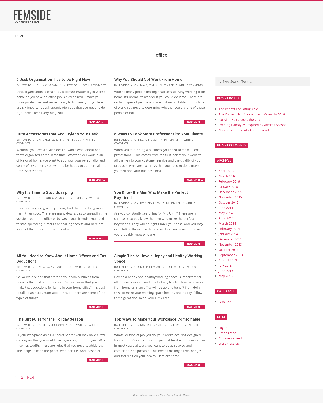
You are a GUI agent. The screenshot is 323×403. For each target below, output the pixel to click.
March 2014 (227, 223)
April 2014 (226, 218)
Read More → (97, 121)
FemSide (72, 85)
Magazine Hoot (157, 394)
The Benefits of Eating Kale (238, 109)
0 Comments (98, 85)
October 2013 (228, 250)
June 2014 (226, 208)
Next (30, 377)
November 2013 (230, 244)
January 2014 (228, 234)
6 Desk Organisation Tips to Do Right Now (53, 79)
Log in (223, 328)
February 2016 (229, 181)
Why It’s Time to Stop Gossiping (44, 192)
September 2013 (231, 255)
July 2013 (225, 265)
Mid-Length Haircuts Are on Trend (244, 130)
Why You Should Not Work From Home (148, 79)
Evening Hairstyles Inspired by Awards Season (253, 125)
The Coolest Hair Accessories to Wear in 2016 (252, 114)
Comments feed (230, 338)
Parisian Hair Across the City (239, 119)
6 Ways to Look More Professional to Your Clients (158, 134)
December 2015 (230, 192)
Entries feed (227, 333)
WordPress (184, 394)
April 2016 (226, 171)
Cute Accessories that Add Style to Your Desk (57, 134)
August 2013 (228, 260)
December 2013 (230, 239)
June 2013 (226, 271)
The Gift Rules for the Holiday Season (49, 319)
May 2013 (226, 276)
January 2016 (228, 187)
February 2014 (229, 229)
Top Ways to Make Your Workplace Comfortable (157, 319)
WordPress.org (229, 343)
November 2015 (230, 197)
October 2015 (228, 202)
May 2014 (226, 213)
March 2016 (227, 176)
